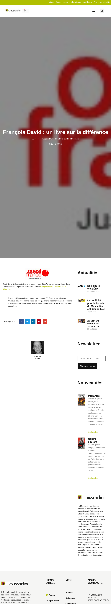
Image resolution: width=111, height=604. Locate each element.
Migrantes (94, 396)
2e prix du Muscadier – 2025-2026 (94, 323)
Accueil (35, 139)
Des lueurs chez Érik (93, 287)
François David (37, 357)
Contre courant (92, 440)
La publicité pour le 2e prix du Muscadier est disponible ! (96, 305)
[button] (94, 10)
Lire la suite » (93, 432)
